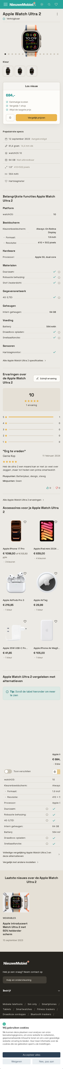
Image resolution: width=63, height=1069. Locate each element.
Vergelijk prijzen (36, 117)
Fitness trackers (46, 1009)
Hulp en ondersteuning (18, 980)
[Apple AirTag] (47, 582)
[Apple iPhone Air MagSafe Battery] (47, 630)
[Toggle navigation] (5, 4)
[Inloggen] (34, 4)
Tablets (7, 1009)
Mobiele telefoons (13, 1004)
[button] (5, 54)
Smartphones (49, 1004)
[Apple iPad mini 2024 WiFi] (47, 531)
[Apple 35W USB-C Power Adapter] (16, 630)
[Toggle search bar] (49, 4)
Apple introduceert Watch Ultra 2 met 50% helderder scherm (15, 929)
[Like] (25, 522)
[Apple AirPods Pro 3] (16, 582)
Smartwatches (24, 1009)
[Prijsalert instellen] (10, 117)
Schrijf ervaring (48, 378)
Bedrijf (7, 990)
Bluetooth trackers (41, 1014)
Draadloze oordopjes (14, 1014)
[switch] (8, 771)
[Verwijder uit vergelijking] (54, 771)
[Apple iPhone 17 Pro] (16, 531)
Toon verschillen (22, 771)
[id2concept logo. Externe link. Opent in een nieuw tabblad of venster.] (4, 1024)
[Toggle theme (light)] (42, 4)
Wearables (9, 918)
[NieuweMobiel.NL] (19, 4)
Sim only (32, 1004)
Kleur (6, 61)
